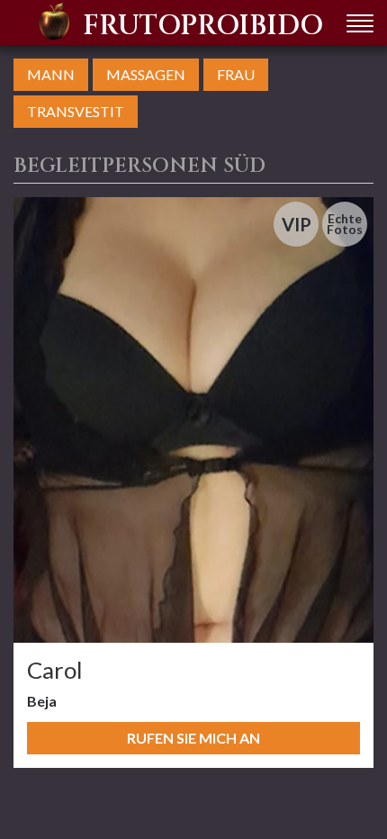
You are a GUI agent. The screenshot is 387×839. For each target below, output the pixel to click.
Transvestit (75, 111)
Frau (236, 74)
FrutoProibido (203, 26)
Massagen (145, 74)
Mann (51, 74)
